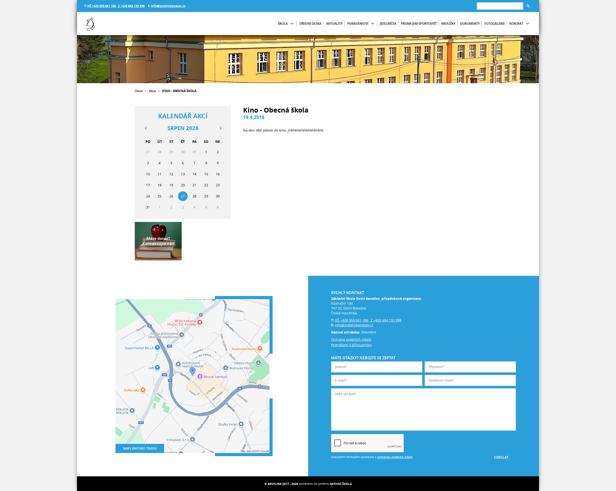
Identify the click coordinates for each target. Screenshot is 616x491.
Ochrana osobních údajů (351, 339)
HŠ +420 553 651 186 (101, 6)
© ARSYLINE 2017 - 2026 (281, 484)
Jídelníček (388, 23)
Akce (152, 91)
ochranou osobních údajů (394, 457)
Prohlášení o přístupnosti (351, 345)
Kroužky (448, 23)
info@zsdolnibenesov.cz (168, 6)
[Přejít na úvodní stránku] (113, 23)
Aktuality (334, 23)
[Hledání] (500, 6)
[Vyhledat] (528, 6)
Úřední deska (310, 23)
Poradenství (357, 23)
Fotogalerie (494, 23)
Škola (283, 23)
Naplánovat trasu (140, 448)
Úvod (139, 91)
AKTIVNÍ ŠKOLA (341, 484)
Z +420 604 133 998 (131, 6)
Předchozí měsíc (145, 128)
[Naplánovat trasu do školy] (193, 376)
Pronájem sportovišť (419, 23)
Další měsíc (220, 128)
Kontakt (516, 23)
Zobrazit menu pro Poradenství (372, 23)
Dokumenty (470, 23)
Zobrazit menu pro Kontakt (527, 23)
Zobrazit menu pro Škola (292, 23)
